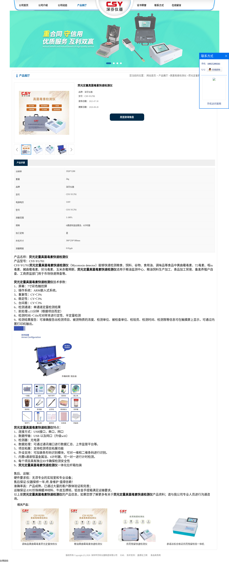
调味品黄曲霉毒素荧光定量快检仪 (39, 544)
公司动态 (62, 5)
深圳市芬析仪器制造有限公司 (104, 555)
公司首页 (23, 5)
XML (122, 555)
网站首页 (151, 75)
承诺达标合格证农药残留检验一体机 (185, 544)
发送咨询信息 (127, 117)
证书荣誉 (141, 5)
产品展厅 (82, 5)
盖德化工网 (142, 555)
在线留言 (176, 5)
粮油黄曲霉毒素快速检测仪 (88, 544)
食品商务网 (156, 555)
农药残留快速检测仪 (136, 544)
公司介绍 (43, 5)
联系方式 (159, 5)
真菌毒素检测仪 (178, 75)
